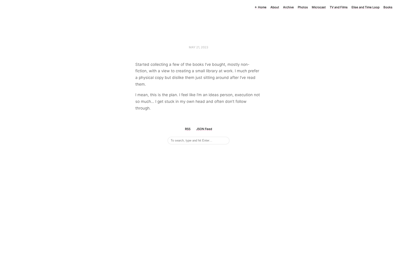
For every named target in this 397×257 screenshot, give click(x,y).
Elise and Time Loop (366, 7)
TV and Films (339, 7)
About (274, 7)
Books (387, 7)
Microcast (319, 7)
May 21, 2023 (198, 47)
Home (261, 7)
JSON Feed (204, 129)
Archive (288, 7)
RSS (187, 129)
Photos (303, 7)
